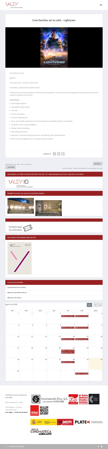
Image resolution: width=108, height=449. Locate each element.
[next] (100, 305)
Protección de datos (21, 412)
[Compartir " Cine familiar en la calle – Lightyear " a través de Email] (63, 154)
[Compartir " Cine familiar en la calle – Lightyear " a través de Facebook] (54, 154)
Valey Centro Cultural (17, 446)
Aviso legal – (9, 412)
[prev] (95, 305)
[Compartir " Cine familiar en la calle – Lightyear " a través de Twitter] (59, 154)
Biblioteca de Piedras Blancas (17, 292)
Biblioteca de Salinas (14, 298)
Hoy (89, 305)
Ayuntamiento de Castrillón (16, 287)
